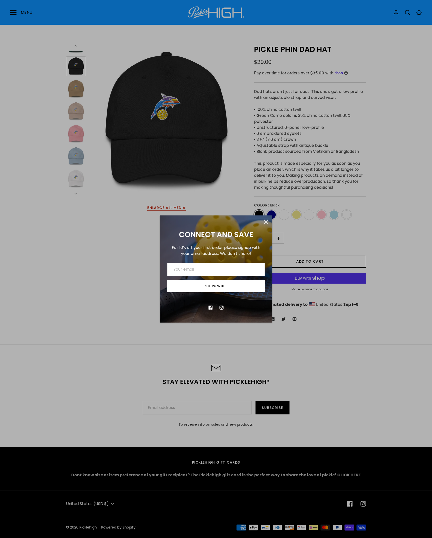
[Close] (266, 221)
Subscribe (215, 286)
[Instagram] (221, 307)
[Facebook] (210, 307)
